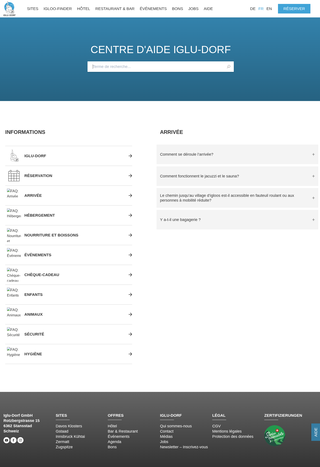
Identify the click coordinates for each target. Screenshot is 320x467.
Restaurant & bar (115, 9)
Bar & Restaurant (123, 431)
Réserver (294, 9)
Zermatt (62, 442)
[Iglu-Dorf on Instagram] (20, 440)
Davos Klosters (69, 426)
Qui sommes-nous (176, 426)
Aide (208, 9)
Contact (166, 431)
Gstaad (62, 431)
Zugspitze (64, 447)
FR (261, 9)
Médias (166, 436)
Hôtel (83, 9)
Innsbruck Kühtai (70, 436)
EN (269, 9)
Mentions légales (227, 431)
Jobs (193, 9)
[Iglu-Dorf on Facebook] (13, 440)
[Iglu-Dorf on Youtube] (6, 440)
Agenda (114, 442)
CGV (216, 426)
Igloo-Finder (58, 9)
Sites (32, 9)
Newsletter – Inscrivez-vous (184, 447)
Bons (177, 9)
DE (253, 9)
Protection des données (232, 436)
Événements (153, 9)
